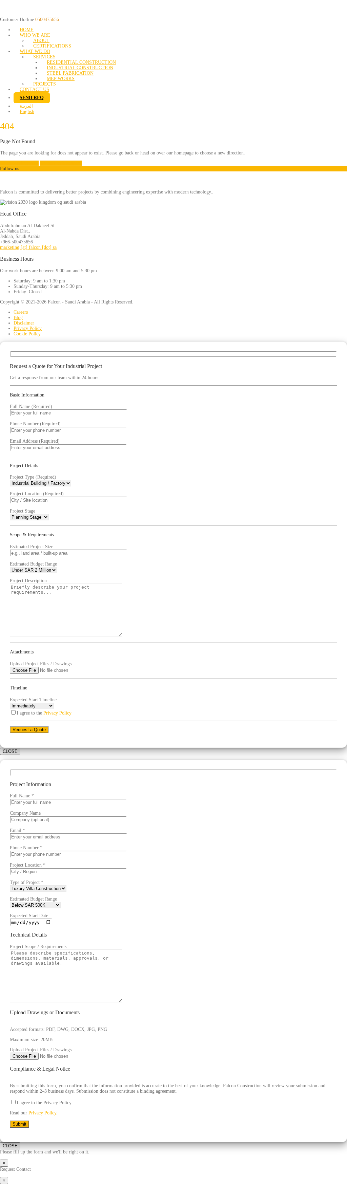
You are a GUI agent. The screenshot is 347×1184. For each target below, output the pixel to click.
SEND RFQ (32, 97)
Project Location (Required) (37, 493)
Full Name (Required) (31, 406)
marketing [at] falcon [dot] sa (28, 247)
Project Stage (22, 511)
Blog (18, 317)
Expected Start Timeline (33, 699)
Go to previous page (19, 163)
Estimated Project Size (31, 546)
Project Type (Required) (33, 477)
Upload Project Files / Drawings (41, 663)
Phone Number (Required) (35, 423)
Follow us (9, 168)
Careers (21, 312)
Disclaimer (24, 323)
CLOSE (10, 751)
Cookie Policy (27, 333)
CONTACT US (34, 89)
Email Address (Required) (35, 441)
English (27, 111)
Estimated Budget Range (33, 564)
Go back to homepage (61, 163)
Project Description (28, 580)
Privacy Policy (28, 328)
